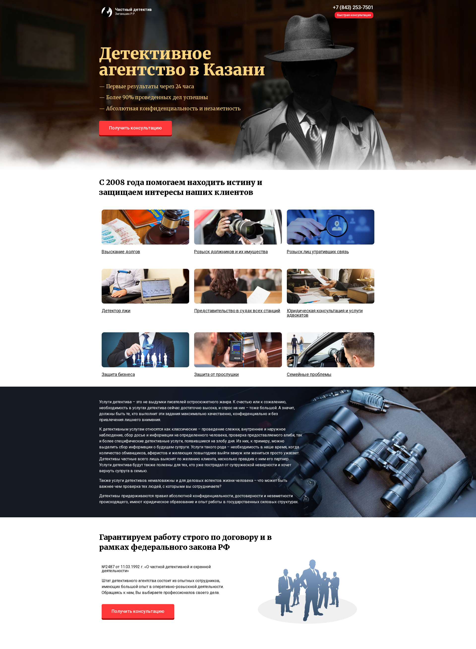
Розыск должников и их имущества (231, 251)
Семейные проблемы (309, 374)
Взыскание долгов (121, 251)
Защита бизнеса (118, 374)
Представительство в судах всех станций (237, 310)
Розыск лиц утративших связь (318, 251)
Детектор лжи (116, 310)
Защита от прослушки (216, 374)
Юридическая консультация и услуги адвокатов (325, 313)
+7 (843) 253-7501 (353, 7)
